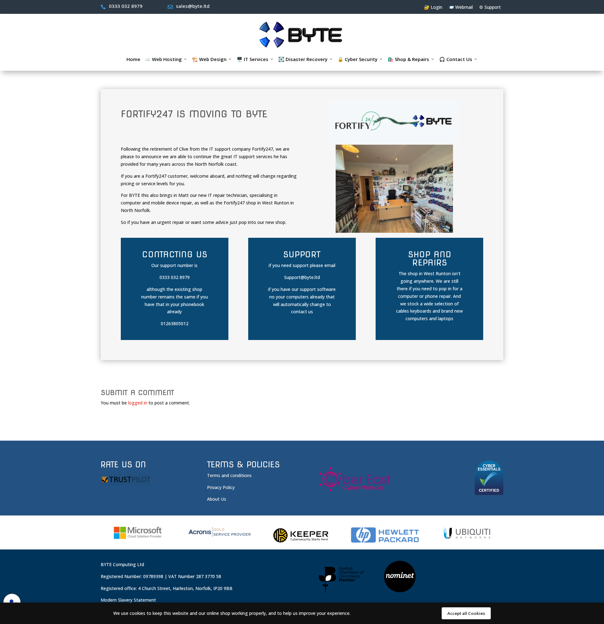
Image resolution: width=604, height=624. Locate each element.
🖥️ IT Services (252, 59)
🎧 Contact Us (455, 59)
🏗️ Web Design (209, 59)
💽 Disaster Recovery (302, 59)
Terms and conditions (229, 475)
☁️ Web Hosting (163, 59)
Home (133, 59)
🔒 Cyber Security (358, 59)
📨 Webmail (461, 7)
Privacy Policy (221, 487)
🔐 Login (433, 7)
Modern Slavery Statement (128, 600)
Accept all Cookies (466, 613)
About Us (216, 499)
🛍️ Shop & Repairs (408, 59)
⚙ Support (490, 7)
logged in (137, 403)
